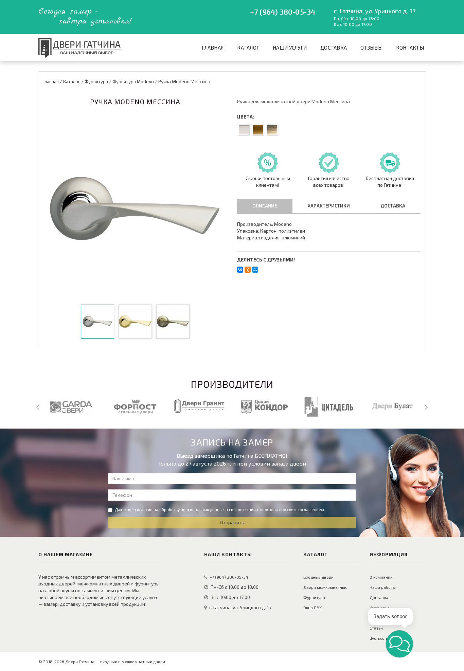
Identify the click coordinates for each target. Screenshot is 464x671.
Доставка (333, 47)
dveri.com (379, 638)
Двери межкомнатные (325, 587)
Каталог (248, 47)
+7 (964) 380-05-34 (282, 11)
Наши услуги (290, 47)
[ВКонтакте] (240, 270)
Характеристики (329, 205)
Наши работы (383, 587)
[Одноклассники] (248, 270)
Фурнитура (314, 597)
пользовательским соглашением (292, 509)
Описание (264, 205)
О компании (381, 577)
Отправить (232, 522)
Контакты (410, 47)
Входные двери (318, 577)
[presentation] (37, 406)
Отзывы (371, 47)
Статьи (376, 627)
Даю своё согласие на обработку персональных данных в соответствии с (219, 509)
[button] (399, 643)
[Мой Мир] (255, 270)
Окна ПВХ (312, 607)
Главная (213, 47)
